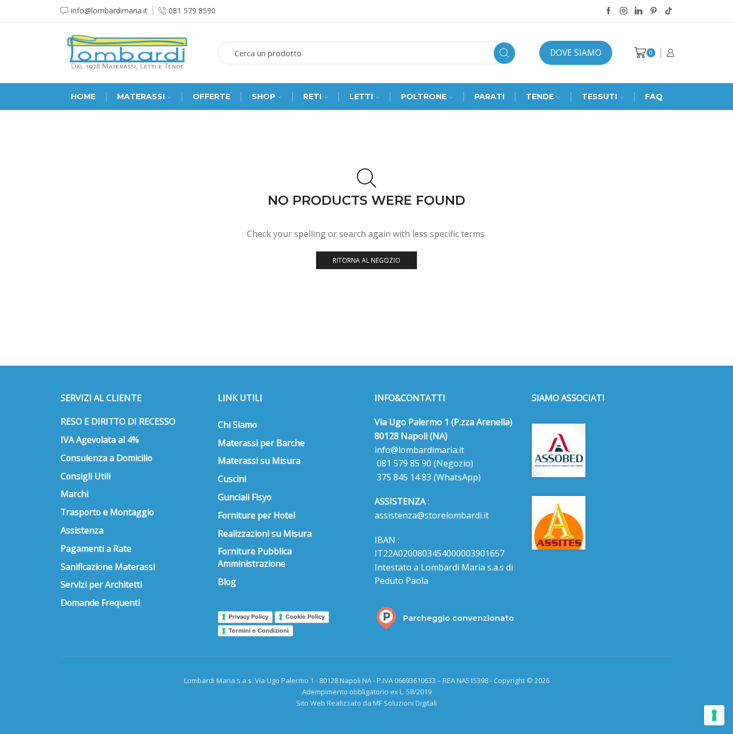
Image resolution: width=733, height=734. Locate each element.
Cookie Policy (305, 616)
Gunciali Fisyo (245, 497)
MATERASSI (141, 96)
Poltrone (423, 96)
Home (83, 96)
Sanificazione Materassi (108, 567)
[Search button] (504, 53)
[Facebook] (608, 11)
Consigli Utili (86, 476)
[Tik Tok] (668, 11)
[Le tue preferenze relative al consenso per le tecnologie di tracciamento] (714, 715)
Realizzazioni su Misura (265, 533)
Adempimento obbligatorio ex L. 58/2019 (366, 691)
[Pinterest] (653, 11)
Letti (361, 96)
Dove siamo (576, 52)
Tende (540, 96)
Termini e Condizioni (259, 630)
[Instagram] (623, 11)
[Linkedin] (638, 11)
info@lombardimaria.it (419, 450)
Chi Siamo (237, 425)
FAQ (654, 96)
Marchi (75, 494)
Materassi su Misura (259, 460)
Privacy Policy (248, 616)
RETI (312, 96)
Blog (227, 582)
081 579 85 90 (403, 463)
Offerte (211, 96)
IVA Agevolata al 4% (100, 440)
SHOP (263, 96)
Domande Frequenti (100, 603)
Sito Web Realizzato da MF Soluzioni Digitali (366, 703)
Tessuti (599, 96)
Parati (489, 96)
